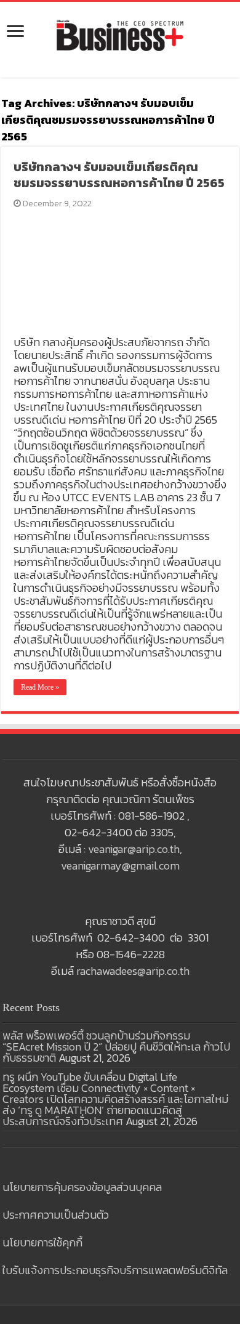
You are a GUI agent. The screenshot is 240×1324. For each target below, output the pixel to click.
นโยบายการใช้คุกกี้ (42, 1242)
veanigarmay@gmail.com (120, 865)
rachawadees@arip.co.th (133, 971)
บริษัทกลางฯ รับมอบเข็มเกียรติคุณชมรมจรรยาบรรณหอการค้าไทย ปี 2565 (119, 175)
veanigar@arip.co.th (134, 849)
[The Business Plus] (120, 34)
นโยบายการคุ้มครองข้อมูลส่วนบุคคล (82, 1187)
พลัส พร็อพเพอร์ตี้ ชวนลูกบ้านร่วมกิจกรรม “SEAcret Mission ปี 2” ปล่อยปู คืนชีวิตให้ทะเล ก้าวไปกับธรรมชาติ (116, 1046)
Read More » (40, 687)
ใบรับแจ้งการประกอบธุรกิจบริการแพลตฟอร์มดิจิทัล (115, 1270)
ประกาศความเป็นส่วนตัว (55, 1214)
